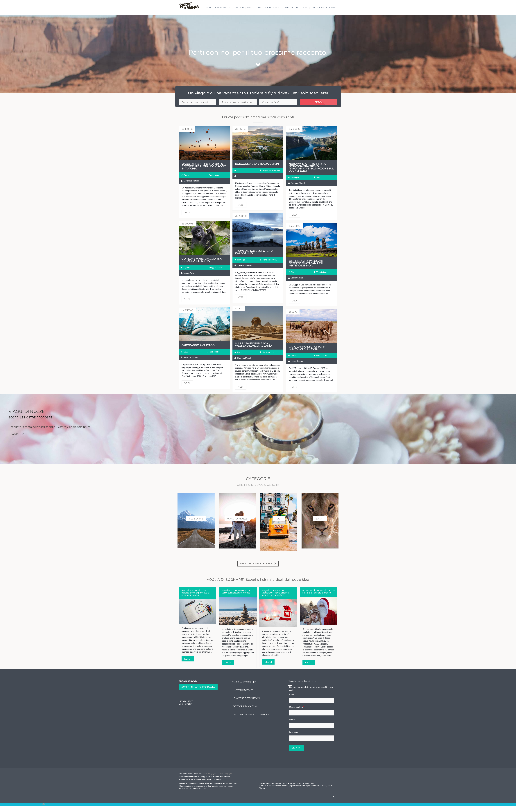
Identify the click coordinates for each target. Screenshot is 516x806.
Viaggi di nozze (273, 7)
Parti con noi (292, 7)
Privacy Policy (186, 701)
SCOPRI (16, 434)
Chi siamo (331, 7)
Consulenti (317, 7)
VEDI (204, 143)
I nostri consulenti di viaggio (250, 714)
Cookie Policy (185, 704)
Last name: (294, 732)
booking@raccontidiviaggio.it (218, 773)
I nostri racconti (242, 690)
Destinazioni (236, 7)
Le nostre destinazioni (246, 698)
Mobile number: (296, 707)
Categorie (221, 7)
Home (209, 7)
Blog (305, 7)
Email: (292, 694)
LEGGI (187, 658)
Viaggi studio (254, 7)
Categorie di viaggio (244, 706)
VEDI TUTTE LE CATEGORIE (256, 563)
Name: (292, 719)
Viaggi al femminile (244, 682)
